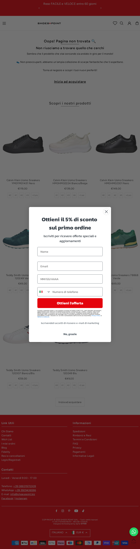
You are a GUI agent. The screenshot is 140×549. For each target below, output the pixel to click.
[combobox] (44, 291)
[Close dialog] (106, 211)
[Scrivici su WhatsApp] (133, 531)
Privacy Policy (96, 315)
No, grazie (70, 334)
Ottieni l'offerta (70, 303)
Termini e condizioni (43, 317)
